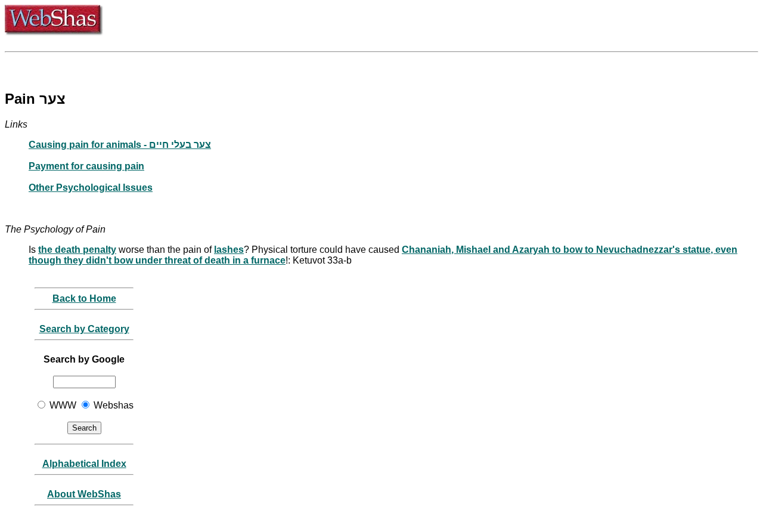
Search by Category (84, 329)
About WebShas (84, 494)
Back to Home (84, 298)
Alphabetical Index (84, 464)
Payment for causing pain (86, 166)
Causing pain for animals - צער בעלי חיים (120, 145)
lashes (229, 250)
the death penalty (77, 250)
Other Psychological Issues (91, 187)
